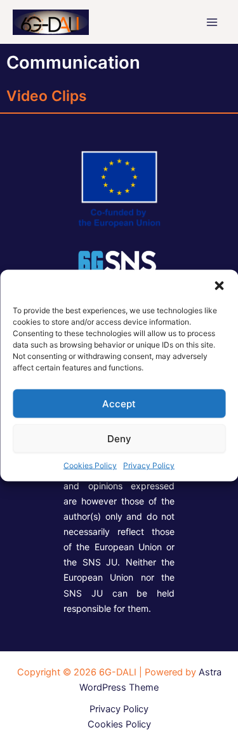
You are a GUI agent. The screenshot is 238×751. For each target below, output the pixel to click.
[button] (219, 286)
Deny (119, 438)
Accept (119, 403)
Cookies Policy (90, 465)
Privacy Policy (149, 465)
